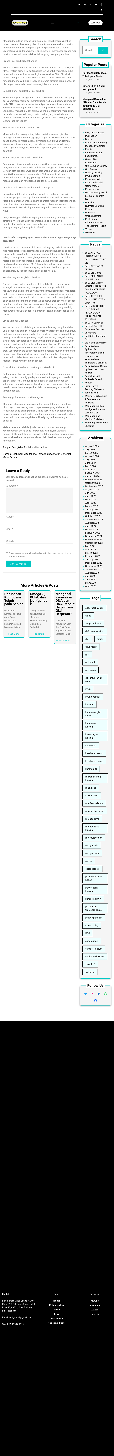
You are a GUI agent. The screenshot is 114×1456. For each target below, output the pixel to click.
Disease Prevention (95, 145)
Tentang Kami (92, 392)
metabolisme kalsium (92, 828)
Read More (14, 634)
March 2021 (91, 552)
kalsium (89, 704)
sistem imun (91, 941)
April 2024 (90, 469)
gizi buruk (90, 662)
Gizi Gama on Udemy (96, 165)
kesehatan (90, 745)
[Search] (103, 50)
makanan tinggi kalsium (93, 778)
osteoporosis (92, 868)
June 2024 (90, 462)
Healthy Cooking (93, 172)
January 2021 (92, 559)
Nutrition (89, 202)
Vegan (88, 229)
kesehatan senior (94, 753)
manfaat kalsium (94, 803)
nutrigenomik (92, 853)
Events (88, 149)
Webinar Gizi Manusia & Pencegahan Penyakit (96, 399)
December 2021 (93, 536)
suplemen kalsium (94, 956)
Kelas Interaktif (93, 179)
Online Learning (93, 215)
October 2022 (92, 516)
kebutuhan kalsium (90, 725)
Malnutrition (91, 795)
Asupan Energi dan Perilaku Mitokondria (25, 447)
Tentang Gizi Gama (94, 389)
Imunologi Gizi (92, 175)
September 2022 (94, 519)
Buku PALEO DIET (94, 322)
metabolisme (92, 818)
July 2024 (90, 459)
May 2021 (90, 546)
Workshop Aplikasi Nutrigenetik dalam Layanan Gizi (95, 409)
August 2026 (92, 446)
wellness (90, 972)
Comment (12, 486)
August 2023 (92, 489)
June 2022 (90, 526)
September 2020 (94, 569)
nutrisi (88, 861)
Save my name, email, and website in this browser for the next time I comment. (41, 555)
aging (88, 615)
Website (10, 541)
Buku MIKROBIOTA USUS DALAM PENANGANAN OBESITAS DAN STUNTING (95, 313)
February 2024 (93, 472)
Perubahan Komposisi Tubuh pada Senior (94, 74)
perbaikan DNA (93, 898)
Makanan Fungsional (96, 192)
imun (88, 689)
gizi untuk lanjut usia (93, 679)
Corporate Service (94, 329)
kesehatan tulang (94, 761)
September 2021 (94, 542)
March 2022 (91, 529)
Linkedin (95, 1314)
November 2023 (93, 479)
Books (88, 139)
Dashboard (90, 332)
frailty (100, 639)
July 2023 (90, 492)
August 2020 (92, 572)
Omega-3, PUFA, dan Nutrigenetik (93, 88)
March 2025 (91, 452)
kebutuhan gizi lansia (93, 714)
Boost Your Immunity (96, 142)
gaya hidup (91, 646)
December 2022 (93, 512)
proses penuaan (93, 917)
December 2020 (93, 562)
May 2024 (90, 466)
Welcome (90, 232)
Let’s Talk (95, 23)
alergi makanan (93, 623)
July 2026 (90, 449)
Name (9, 516)
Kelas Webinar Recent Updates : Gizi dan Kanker (96, 369)
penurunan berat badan (93, 878)
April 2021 (90, 549)
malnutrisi (90, 787)
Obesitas (90, 212)
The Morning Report (95, 225)
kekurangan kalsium (91, 736)
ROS (87, 933)
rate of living (91, 925)
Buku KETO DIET (93, 296)
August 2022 (92, 522)
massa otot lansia (94, 811)
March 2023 (91, 506)
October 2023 (92, 482)
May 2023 (90, 499)
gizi (87, 654)
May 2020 (90, 582)
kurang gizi (91, 768)
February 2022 (93, 532)
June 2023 (90, 496)
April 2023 (90, 502)
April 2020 (90, 586)
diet (87, 639)
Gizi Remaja (91, 169)
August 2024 (92, 456)
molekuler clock (93, 837)
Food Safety (91, 155)
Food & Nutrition (93, 152)
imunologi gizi (92, 696)
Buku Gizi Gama (93, 272)
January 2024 (92, 476)
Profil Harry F (91, 386)
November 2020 (93, 566)
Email (9, 529)
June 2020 (90, 579)
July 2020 (90, 576)
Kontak (88, 382)
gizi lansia (90, 670)
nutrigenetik (91, 845)
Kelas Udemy (92, 189)
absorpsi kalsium (94, 607)
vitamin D (90, 964)
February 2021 (93, 556)
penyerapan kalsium (91, 889)
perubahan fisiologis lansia (93, 908)
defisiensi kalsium (94, 631)
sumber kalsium (93, 948)
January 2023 (92, 509)
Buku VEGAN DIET (94, 326)
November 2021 (93, 539)
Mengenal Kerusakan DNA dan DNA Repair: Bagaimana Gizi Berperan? (94, 104)
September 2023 (94, 486)
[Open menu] (52, 23)
